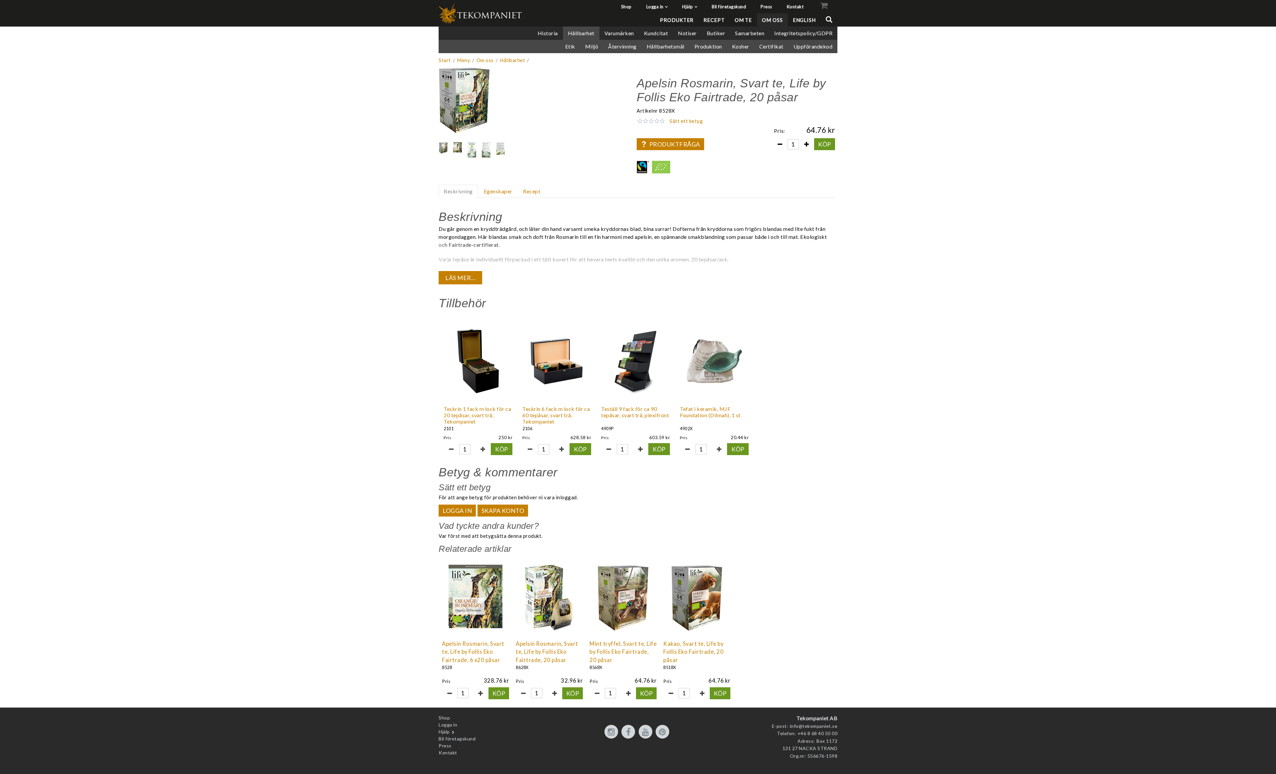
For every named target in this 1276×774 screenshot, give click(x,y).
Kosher (740, 46)
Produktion (708, 46)
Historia (548, 33)
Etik (570, 46)
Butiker (716, 33)
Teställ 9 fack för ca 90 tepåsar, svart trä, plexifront (635, 412)
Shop (626, 6)
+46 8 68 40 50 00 (818, 733)
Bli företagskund (729, 6)
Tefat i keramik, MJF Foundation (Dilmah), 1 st (710, 412)
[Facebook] (629, 732)
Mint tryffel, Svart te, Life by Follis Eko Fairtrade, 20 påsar (623, 652)
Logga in (655, 6)
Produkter (676, 20)
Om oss (772, 20)
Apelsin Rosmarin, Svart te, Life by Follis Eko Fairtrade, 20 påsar (547, 652)
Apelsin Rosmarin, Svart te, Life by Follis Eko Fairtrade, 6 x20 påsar (473, 652)
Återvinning (622, 46)
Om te (743, 20)
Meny (463, 60)
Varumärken (619, 33)
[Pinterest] (664, 732)
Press (766, 6)
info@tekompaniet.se (814, 726)
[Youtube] (647, 732)
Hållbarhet (581, 33)
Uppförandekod (813, 46)
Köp (824, 144)
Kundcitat (656, 33)
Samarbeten (749, 33)
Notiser (687, 33)
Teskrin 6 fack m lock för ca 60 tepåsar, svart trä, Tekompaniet (556, 415)
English (804, 20)
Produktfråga (674, 144)
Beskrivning (458, 191)
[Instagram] (612, 732)
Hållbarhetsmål (666, 46)
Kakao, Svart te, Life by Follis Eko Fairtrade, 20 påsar (693, 652)
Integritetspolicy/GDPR (803, 33)
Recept (713, 20)
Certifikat (771, 46)
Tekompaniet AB (817, 718)
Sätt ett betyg (686, 121)
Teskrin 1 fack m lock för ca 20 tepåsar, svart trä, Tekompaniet (477, 415)
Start (445, 60)
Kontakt (795, 6)
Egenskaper (498, 191)
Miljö (591, 46)
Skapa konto (502, 510)
